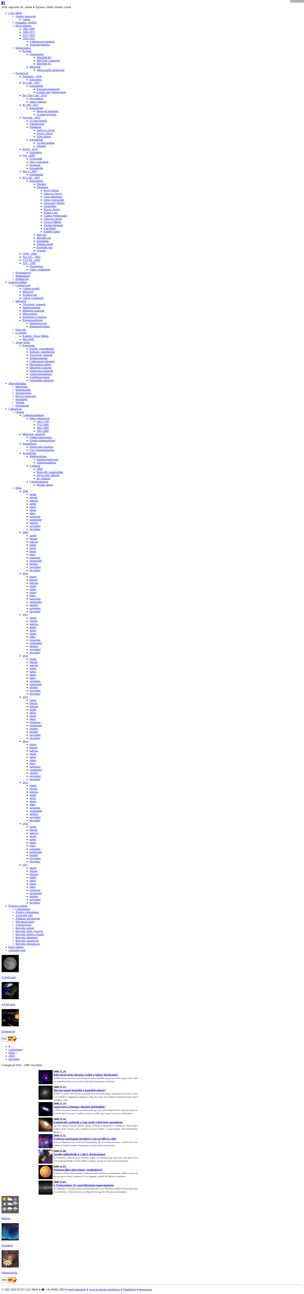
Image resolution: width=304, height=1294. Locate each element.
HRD (40, 469)
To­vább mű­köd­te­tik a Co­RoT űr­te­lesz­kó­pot (79, 1154)
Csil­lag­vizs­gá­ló (31, 288)
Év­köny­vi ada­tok (17, 905)
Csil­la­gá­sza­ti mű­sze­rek (42, 361)
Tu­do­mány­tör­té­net (40, 44)
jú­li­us (33, 513)
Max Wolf (28, 339)
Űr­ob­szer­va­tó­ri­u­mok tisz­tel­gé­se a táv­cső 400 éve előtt (84, 1138)
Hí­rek (18, 488)
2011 (25, 614)
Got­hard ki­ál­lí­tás (17, 282)
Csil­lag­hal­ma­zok (39, 481)
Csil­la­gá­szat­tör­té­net (33, 415)
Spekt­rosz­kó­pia (38, 456)
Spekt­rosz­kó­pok (31, 307)
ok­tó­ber (34, 522)
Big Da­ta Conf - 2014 (35, 95)
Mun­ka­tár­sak (22, 275)
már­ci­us (34, 500)
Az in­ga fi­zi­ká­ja (38, 120)
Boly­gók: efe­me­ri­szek (27, 943)
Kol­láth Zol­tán (52, 231)
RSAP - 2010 (30, 149)
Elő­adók (41, 146)
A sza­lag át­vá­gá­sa (46, 114)
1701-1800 (43, 424)
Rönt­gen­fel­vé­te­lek (40, 326)
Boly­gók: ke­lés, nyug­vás (29, 931)
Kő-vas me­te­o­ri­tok (25, 396)
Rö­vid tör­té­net (23, 25)
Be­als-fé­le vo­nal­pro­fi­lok (50, 472)
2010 (25, 573)
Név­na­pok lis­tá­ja (24, 921)
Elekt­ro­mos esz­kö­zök (34, 317)
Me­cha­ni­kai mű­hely (41, 364)
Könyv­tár (20, 329)
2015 (25, 782)
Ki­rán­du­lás (43, 241)
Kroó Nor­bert (51, 190)
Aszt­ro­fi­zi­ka (29, 453)
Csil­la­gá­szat (15, 408)
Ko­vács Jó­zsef (45, 133)
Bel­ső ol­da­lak (16, 947)
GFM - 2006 (30, 253)
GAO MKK (15, 13)
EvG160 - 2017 (31, 82)
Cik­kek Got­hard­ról (33, 298)
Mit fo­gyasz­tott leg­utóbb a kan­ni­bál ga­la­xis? (79, 1090)
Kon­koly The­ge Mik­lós (36, 336)
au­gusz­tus (35, 516)
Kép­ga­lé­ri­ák (36, 85)
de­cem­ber (35, 529)
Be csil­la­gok (43, 478)
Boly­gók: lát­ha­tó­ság (26, 937)
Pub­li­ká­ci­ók (22, 279)
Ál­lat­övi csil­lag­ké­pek (27, 912)
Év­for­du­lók (36, 158)
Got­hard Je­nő (22, 285)
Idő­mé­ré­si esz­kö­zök (34, 310)
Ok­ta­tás (19, 412)
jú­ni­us (33, 510)
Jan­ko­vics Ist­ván (46, 130)
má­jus (33, 506)
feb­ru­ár (33, 497)
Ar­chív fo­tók (22, 342)
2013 (25, 696)
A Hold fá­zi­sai (23, 924)
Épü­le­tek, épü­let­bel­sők (42, 351)
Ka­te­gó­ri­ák (29, 345)
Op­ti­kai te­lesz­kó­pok (41, 437)
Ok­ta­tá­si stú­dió (45, 244)
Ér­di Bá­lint (50, 228)
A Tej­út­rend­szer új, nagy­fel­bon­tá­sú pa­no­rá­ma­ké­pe (83, 1185)
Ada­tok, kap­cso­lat (25, 16)
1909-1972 (29, 32)
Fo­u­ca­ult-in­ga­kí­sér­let (48, 89)
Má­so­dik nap (44, 237)
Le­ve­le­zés (21, 332)
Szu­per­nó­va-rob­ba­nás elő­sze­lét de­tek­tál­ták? (79, 1106)
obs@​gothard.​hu (77, 1289)
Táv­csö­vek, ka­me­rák (34, 304)
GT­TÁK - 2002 (31, 260)
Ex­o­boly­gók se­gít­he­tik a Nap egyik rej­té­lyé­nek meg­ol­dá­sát (87, 1122)
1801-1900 (43, 427)
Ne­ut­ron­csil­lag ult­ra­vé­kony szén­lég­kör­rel (77, 1169)
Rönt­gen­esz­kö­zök (32, 320)
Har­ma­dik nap (44, 247)
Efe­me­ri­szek (8, 1031)
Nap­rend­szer (30, 443)
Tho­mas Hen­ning (53, 225)
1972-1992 (29, 35)
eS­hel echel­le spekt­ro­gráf (50, 70)
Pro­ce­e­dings (36, 98)
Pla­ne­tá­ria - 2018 (32, 76)
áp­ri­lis (33, 503)
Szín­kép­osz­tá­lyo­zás (47, 459)
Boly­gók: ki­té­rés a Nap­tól (29, 934)
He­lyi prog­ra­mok (39, 161)
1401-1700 (43, 421)
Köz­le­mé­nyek (23, 272)
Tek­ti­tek (19, 402)
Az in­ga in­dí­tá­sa (46, 142)
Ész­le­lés (27, 51)
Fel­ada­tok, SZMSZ (26, 22)
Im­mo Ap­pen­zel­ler (54, 199)
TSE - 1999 (29, 263)
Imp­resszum (145, 1289)
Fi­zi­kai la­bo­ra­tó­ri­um (41, 374)
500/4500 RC (44, 57)
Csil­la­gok (35, 465)
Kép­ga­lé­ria (36, 79)
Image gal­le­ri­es (38, 101)
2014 (25, 741)
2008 (25, 491)
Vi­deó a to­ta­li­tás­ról (40, 269)
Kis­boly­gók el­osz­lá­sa (41, 446)
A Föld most (8, 1004)
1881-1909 (29, 28)
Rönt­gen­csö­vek (38, 323)
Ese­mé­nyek (21, 73)
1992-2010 (29, 38)
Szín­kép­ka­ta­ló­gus (46, 462)
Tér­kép (26, 19)
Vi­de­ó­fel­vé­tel (37, 123)
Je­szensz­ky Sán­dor (54, 203)
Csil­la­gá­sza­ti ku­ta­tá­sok (42, 41)
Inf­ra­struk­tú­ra (22, 47)
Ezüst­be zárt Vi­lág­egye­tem (51, 92)
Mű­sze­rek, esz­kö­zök (34, 434)
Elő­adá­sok (35, 127)
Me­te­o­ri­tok (21, 386)
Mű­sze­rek (35, 66)
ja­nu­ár (33, 494)
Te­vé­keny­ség (30, 294)
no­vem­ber (35, 525)
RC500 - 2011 (30, 104)
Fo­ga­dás (41, 250)
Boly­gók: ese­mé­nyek (27, 940)
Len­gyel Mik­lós (52, 222)
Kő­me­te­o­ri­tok (23, 389)
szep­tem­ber (36, 519)
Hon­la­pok (35, 165)
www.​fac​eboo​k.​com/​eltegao (104, 1289)
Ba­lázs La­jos (51, 212)
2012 (25, 655)
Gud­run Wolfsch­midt (55, 215)
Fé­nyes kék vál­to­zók (48, 475)
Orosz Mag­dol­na (53, 196)
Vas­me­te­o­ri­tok (23, 393)
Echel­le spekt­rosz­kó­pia (42, 440)
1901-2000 (43, 431)
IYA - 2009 (29, 155)
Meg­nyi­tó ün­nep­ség (48, 111)
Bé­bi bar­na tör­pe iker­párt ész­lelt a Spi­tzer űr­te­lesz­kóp (85, 1074)
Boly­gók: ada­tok (24, 928)
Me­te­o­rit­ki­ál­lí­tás (17, 383)
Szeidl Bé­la (50, 206)
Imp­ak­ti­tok (21, 399)
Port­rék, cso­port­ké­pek (42, 348)
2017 (25, 864)
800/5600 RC (44, 63)
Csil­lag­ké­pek (22, 909)
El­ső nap (41, 234)
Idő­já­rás (5, 1218)
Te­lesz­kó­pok (37, 54)
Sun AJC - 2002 (31, 256)
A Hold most (8, 977)
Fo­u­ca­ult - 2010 (31, 117)
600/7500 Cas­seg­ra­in (48, 60)
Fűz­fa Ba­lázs (44, 136)
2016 (25, 823)
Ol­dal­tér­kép (129, 1289)
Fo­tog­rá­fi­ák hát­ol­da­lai (42, 380)
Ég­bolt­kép (7, 1245)
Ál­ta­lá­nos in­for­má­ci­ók (27, 918)
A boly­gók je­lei (24, 915)
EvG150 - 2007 (31, 177)
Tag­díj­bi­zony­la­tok (40, 377)
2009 (25, 532)
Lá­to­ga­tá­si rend (17, 950)
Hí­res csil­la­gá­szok (40, 418)
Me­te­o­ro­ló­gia (30, 313)
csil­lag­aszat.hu (9, 1272)
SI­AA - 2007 (30, 171)
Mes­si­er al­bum (45, 484)
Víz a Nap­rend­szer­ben (42, 450)
